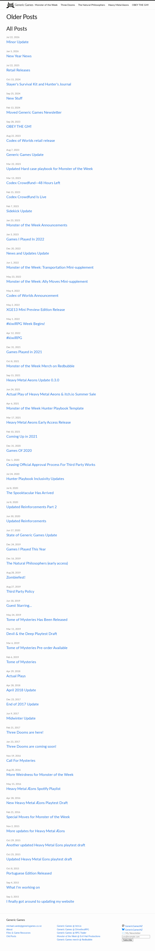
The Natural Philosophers (91, 5)
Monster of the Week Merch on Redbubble (40, 366)
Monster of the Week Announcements (36, 225)
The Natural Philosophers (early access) (37, 563)
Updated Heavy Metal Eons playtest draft (39, 859)
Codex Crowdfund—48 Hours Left (33, 183)
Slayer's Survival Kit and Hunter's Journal (38, 84)
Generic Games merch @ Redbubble (74, 940)
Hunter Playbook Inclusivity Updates (35, 479)
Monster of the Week (46, 5)
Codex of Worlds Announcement (32, 296)
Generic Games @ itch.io (69, 926)
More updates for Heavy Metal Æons (35, 831)
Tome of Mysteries (21, 662)
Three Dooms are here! (24, 732)
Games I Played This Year (26, 549)
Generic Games (24, 5)
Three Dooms (68, 5)
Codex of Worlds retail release (30, 141)
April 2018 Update (21, 690)
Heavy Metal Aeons (118, 5)
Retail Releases (18, 70)
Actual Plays (16, 676)
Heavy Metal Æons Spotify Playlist (33, 789)
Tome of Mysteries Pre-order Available (37, 648)
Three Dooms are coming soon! (31, 746)
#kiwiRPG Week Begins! (25, 324)
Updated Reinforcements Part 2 (31, 507)
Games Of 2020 (19, 451)
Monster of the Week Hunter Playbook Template (45, 408)
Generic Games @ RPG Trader (71, 933)
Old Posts (11, 936)
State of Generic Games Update (31, 535)
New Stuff (14, 98)
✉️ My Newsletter (131, 933)
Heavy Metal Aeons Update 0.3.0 (32, 380)
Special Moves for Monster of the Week (38, 817)
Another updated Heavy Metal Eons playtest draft (45, 845)
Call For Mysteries (20, 761)
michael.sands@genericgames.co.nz (24, 926)
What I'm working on (23, 887)
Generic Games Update (25, 155)
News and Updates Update (27, 253)
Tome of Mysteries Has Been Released (36, 620)
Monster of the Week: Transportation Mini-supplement (50, 267)
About (9, 929)
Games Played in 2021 (24, 352)
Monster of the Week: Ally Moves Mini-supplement (47, 281)
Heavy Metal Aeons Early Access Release (38, 422)
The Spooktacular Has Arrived (30, 493)
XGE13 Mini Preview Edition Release (35, 310)
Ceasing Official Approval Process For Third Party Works (50, 465)
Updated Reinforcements (26, 521)
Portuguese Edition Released (29, 873)
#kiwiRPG (14, 338)
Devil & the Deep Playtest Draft (31, 634)
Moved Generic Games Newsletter (34, 112)
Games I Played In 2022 (25, 239)
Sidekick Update (19, 211)
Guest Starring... (19, 606)
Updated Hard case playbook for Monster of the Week (49, 169)
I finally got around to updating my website (40, 901)
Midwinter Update (21, 718)
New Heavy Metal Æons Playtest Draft (37, 803)
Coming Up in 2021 (21, 436)
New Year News (18, 56)
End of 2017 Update (22, 704)
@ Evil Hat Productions (78, 936)
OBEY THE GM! (140, 5)
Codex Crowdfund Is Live (26, 197)
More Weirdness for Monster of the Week (39, 775)
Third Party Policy (20, 591)
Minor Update (17, 42)
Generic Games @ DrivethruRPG (73, 929)
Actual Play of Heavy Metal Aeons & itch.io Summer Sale (51, 394)
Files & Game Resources (18, 933)
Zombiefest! (15, 577)
